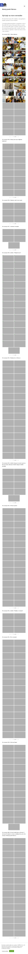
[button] (1, 5)
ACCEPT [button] (11, 951)
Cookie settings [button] (5, 951)
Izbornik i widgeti (24, 7)
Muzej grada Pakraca (9, 9)
